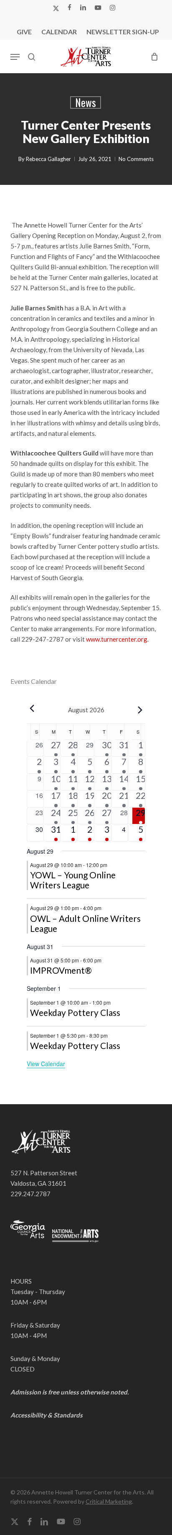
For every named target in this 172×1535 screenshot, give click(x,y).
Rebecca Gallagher (48, 159)
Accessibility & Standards (46, 1415)
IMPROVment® (61, 970)
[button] (15, 57)
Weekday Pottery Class (75, 1012)
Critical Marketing (109, 1501)
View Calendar (46, 1063)
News (85, 102)
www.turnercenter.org (116, 639)
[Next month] (140, 710)
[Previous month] (32, 708)
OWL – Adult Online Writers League (85, 923)
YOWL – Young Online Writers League (73, 880)
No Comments (136, 159)
